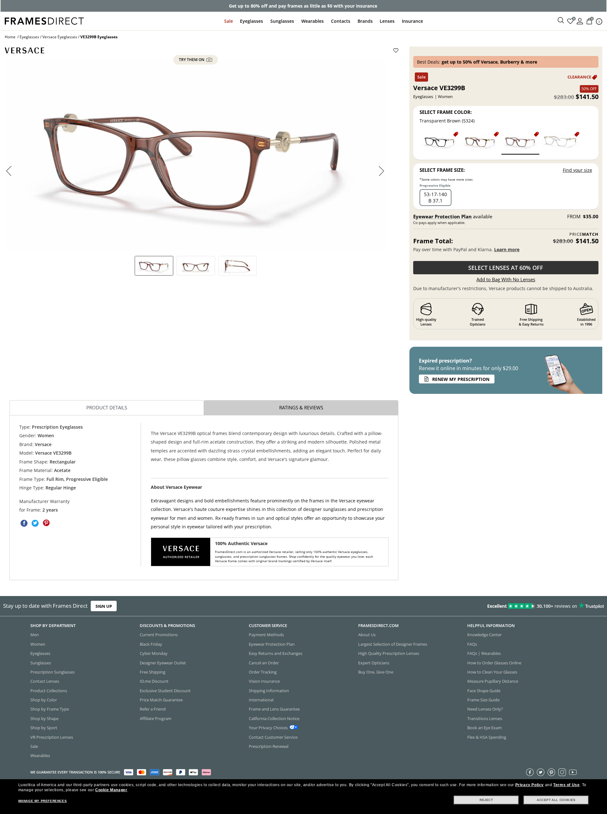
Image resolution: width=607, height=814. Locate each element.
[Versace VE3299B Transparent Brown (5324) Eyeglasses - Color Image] (520, 143)
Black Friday (151, 644)
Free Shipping (152, 672)
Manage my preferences (42, 801)
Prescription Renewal (268, 746)
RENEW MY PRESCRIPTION (460, 379)
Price (583, 234)
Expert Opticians (373, 662)
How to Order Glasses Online (494, 662)
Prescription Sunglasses (52, 672)
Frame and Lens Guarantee (274, 709)
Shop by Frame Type (49, 709)
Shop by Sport (43, 727)
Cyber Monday (154, 653)
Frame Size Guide (483, 700)
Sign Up (103, 606)
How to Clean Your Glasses (492, 672)
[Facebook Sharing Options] (24, 522)
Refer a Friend (153, 709)
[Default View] (154, 266)
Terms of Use (566, 785)
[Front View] (195, 266)
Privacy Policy (529, 785)
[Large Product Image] (195, 155)
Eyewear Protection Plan (442, 216)
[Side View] (237, 266)
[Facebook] (530, 772)
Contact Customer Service (273, 737)
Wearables (312, 21)
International (261, 700)
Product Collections (48, 690)
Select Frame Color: (446, 112)
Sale (228, 21)
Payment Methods (266, 634)
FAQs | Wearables (484, 653)
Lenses (387, 21)
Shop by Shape (44, 718)
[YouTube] (573, 772)
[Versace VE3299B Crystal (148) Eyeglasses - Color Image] (561, 143)
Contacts (340, 21)
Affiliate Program (155, 718)
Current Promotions (159, 634)
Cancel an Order (264, 662)
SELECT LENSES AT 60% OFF (505, 267)
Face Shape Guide (483, 690)
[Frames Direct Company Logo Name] (44, 20)
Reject (486, 800)
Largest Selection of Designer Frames (392, 644)
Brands (365, 21)
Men (34, 634)
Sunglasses (282, 21)
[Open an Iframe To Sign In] (580, 21)
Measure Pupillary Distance (492, 681)
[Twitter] (540, 772)
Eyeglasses (251, 21)
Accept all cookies (556, 800)
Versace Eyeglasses (59, 37)
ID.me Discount (154, 681)
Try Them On (192, 60)
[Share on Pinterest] (46, 522)
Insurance (412, 21)
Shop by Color (43, 700)
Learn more (506, 249)
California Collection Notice (274, 718)
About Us (367, 634)
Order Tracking (263, 672)
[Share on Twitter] (35, 522)
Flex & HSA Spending (486, 737)
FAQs (472, 644)
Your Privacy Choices (268, 727)
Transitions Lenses (484, 718)
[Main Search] (561, 20)
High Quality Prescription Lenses (388, 653)
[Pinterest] (551, 772)
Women (37, 644)
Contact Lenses (44, 681)
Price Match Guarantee (161, 700)
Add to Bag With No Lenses (505, 279)
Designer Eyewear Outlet (163, 662)
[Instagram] (562, 772)
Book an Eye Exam (484, 727)
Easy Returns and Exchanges (275, 653)
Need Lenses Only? (485, 709)
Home (10, 37)
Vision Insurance (264, 681)
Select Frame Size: (442, 170)
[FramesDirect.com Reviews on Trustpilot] (478, 605)
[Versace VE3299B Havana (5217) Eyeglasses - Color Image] (480, 143)
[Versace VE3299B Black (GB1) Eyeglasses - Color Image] (440, 143)
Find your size (577, 170)
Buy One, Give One (375, 672)
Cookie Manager (111, 790)
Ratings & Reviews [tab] (301, 407)
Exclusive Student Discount (165, 690)
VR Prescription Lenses (51, 737)
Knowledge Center (484, 634)
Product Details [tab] (106, 407)
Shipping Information (269, 690)
